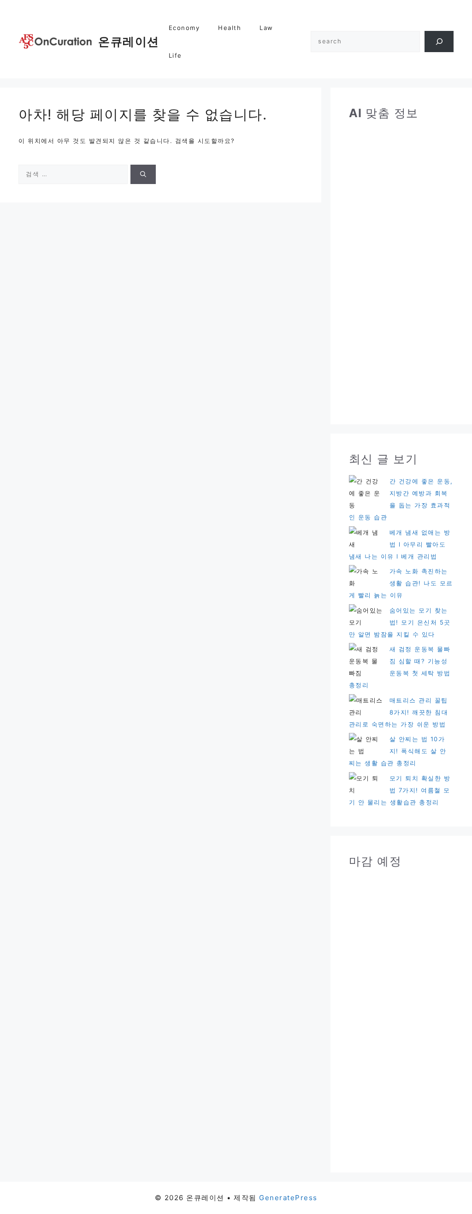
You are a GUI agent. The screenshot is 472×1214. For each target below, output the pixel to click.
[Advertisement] (401, 267)
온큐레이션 (128, 41)
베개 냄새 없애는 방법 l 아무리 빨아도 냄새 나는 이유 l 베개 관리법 (400, 544)
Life (175, 55)
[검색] (439, 41)
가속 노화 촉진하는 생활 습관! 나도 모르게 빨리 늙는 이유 (401, 583)
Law (266, 27)
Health (229, 27)
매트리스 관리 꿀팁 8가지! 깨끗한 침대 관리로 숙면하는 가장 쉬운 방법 (398, 712)
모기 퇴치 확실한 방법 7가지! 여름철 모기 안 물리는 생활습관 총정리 (400, 790)
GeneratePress (288, 1197)
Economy (184, 27)
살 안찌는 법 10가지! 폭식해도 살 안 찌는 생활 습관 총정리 (398, 751)
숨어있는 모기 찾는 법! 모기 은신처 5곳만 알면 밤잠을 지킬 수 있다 (400, 622)
